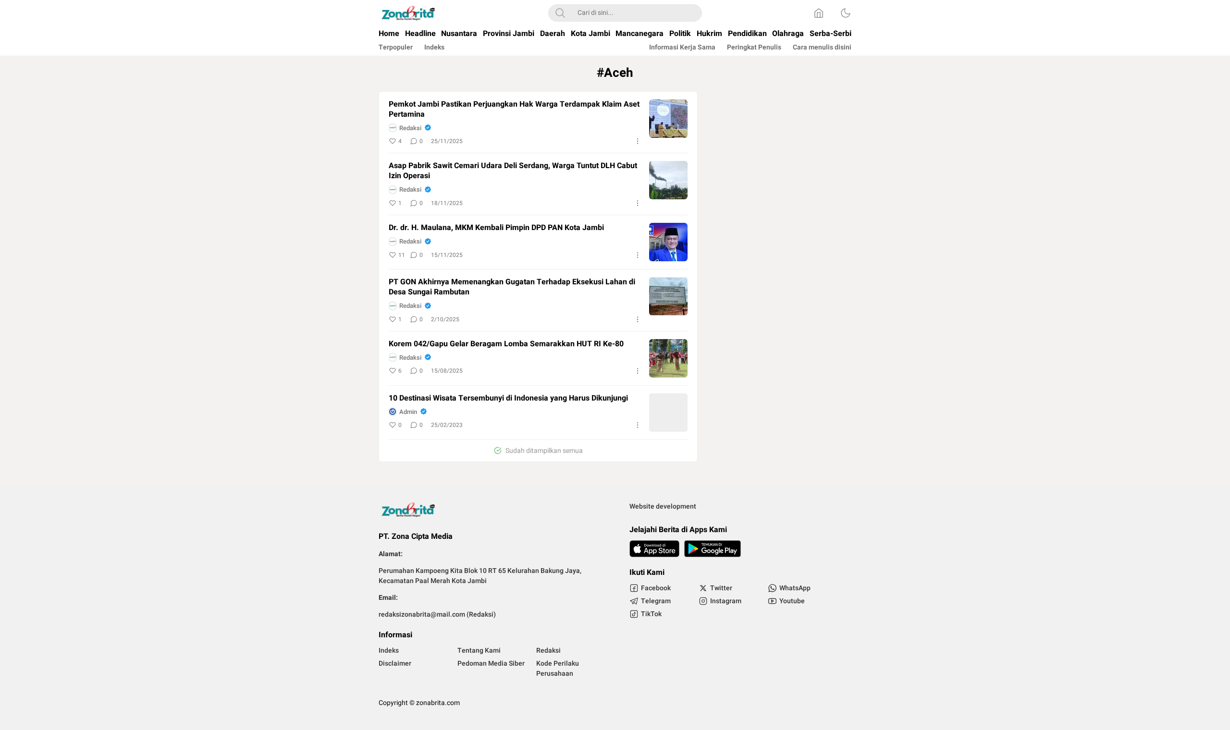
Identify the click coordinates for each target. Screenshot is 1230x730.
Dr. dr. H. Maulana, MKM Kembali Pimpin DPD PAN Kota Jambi (496, 228)
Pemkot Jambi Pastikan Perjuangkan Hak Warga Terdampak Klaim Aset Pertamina (514, 109)
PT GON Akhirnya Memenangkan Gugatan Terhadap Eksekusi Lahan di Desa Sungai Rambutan (512, 287)
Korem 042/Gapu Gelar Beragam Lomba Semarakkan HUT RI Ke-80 (506, 344)
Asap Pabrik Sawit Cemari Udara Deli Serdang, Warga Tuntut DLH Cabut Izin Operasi (513, 171)
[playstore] (712, 548)
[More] (637, 141)
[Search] (560, 13)
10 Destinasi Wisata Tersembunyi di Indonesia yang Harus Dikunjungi (508, 398)
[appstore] (654, 548)
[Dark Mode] (845, 13)
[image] (668, 118)
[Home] (818, 13)
